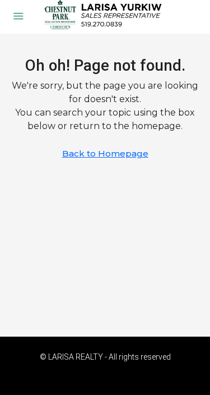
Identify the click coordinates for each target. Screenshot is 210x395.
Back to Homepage (105, 153)
